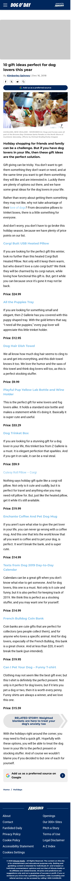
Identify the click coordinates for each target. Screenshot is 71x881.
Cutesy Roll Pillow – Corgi (20, 472)
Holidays (17, 789)
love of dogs (18, 207)
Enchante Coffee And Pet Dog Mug (30, 516)
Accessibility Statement (18, 846)
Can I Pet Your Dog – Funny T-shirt (29, 667)
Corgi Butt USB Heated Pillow (26, 243)
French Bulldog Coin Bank (23, 618)
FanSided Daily (12, 828)
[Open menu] (5, 5)
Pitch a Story (51, 828)
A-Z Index (49, 846)
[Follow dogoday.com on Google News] (62, 775)
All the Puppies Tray (18, 302)
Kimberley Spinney (18, 75)
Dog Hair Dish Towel (19, 346)
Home (6, 789)
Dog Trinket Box (16, 433)
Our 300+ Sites (52, 822)
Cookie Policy (11, 840)
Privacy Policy (12, 834)
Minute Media (19, 861)
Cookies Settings (14, 852)
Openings (49, 816)
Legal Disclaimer (54, 840)
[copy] (23, 81)
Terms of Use (51, 834)
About (7, 816)
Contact (8, 822)
